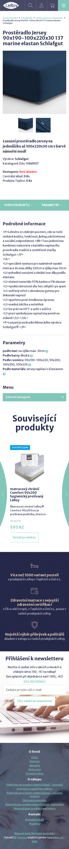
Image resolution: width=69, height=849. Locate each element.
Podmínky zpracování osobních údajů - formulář (34, 784)
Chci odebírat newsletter (34, 701)
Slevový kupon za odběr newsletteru (34, 808)
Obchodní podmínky (35, 800)
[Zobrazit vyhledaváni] (30, 5)
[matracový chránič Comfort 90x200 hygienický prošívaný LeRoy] (29, 464)
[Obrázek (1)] (26, 125)
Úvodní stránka (10, 17)
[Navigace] (63, 5)
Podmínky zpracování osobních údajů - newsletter (34, 804)
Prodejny (34, 823)
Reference (34, 769)
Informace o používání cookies (34, 788)
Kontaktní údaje (34, 819)
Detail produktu (24, 537)
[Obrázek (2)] (43, 125)
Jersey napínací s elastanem (49, 17)
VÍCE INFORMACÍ (34, 681)
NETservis (19, 837)
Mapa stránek (22, 833)
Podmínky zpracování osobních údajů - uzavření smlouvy (34, 795)
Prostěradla (26, 17)
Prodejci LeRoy (34, 773)
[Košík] (52, 5)
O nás (34, 757)
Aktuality (34, 765)
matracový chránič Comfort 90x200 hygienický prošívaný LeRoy (26, 494)
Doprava (35, 761)
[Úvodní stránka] (11, 5)
